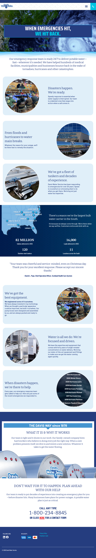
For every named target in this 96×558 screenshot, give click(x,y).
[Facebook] (7, 537)
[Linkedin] (4, 537)
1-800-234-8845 (48, 513)
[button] (86, 6)
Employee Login (44, 536)
